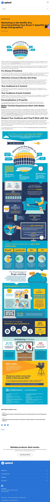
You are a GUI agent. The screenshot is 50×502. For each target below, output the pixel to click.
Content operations (5, 19)
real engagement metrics (12, 113)
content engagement (16, 62)
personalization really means (7, 103)
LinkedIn (2, 486)
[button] (48, 2)
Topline (3, 429)
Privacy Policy (4, 497)
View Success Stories (25, 454)
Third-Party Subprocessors (13, 497)
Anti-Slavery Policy (22, 497)
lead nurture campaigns (27, 74)
